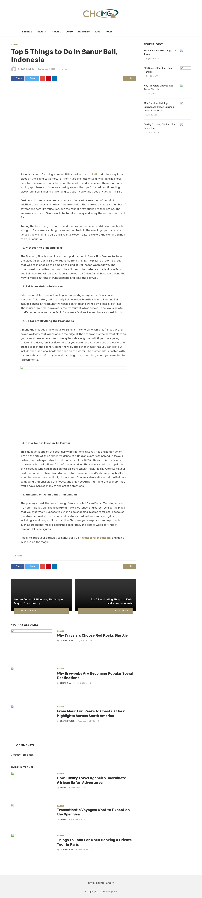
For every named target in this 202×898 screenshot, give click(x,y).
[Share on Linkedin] (54, 78)
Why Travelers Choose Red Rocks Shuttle (92, 635)
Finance (27, 31)
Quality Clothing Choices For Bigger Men (159, 126)
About (110, 883)
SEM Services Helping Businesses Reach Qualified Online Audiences (159, 107)
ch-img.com (110, 891)
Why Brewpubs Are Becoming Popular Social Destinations (95, 675)
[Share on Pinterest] (48, 78)
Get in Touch (96, 883)
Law (97, 31)
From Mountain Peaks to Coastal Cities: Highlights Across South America (91, 713)
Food (109, 31)
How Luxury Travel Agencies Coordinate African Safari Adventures (91, 780)
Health (41, 31)
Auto (69, 31)
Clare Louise (67, 721)
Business (84, 31)
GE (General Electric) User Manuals (158, 70)
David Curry (27, 69)
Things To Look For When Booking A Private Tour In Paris (94, 842)
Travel (56, 31)
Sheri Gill (65, 683)
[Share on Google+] (42, 78)
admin (63, 788)
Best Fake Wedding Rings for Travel (160, 52)
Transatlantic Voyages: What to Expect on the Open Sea (93, 812)
